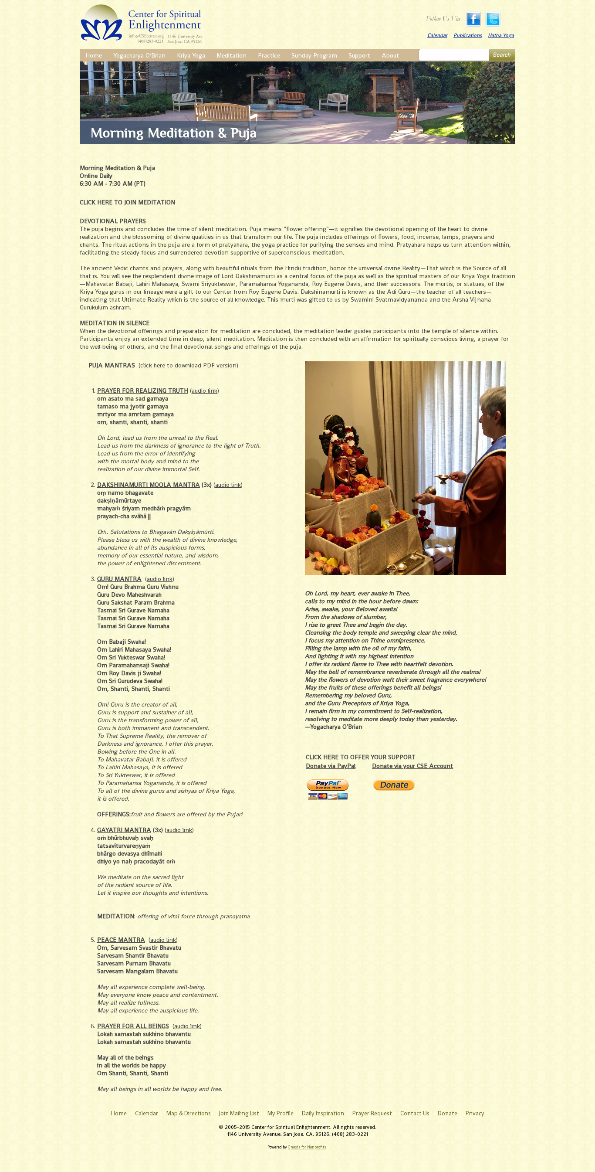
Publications (467, 35)
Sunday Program (314, 55)
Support (359, 55)
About (390, 55)
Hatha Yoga (501, 35)
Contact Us (414, 1113)
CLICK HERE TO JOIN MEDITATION (127, 202)
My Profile (280, 1113)
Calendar (437, 35)
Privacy (475, 1113)
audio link (204, 390)
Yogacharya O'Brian (139, 55)
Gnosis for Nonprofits (307, 1147)
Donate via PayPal (330, 766)
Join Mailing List (239, 1113)
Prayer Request (372, 1113)
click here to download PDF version (188, 365)
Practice (269, 55)
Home (93, 55)
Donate (447, 1113)
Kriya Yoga (191, 55)
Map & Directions (188, 1113)
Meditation (231, 55)
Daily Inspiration (323, 1113)
